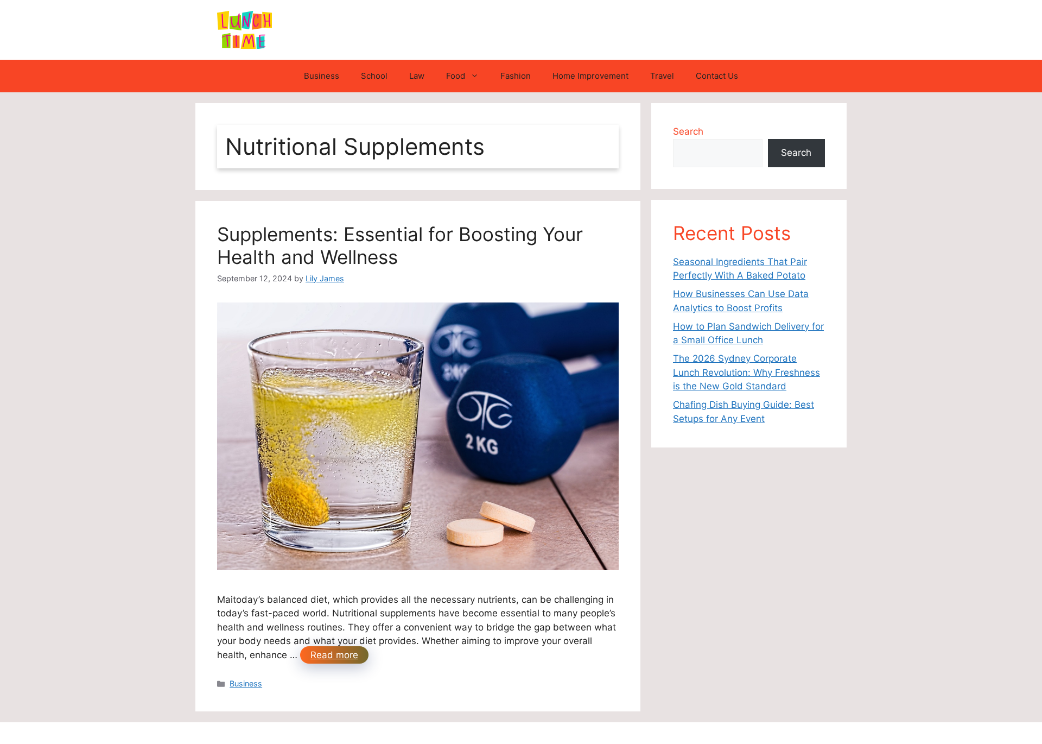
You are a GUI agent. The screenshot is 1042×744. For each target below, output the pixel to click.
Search (688, 131)
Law (416, 76)
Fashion (515, 76)
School (374, 76)
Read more (334, 655)
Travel (662, 76)
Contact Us (717, 76)
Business (321, 76)
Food (455, 76)
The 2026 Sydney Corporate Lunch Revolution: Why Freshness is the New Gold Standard (746, 372)
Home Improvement (590, 76)
